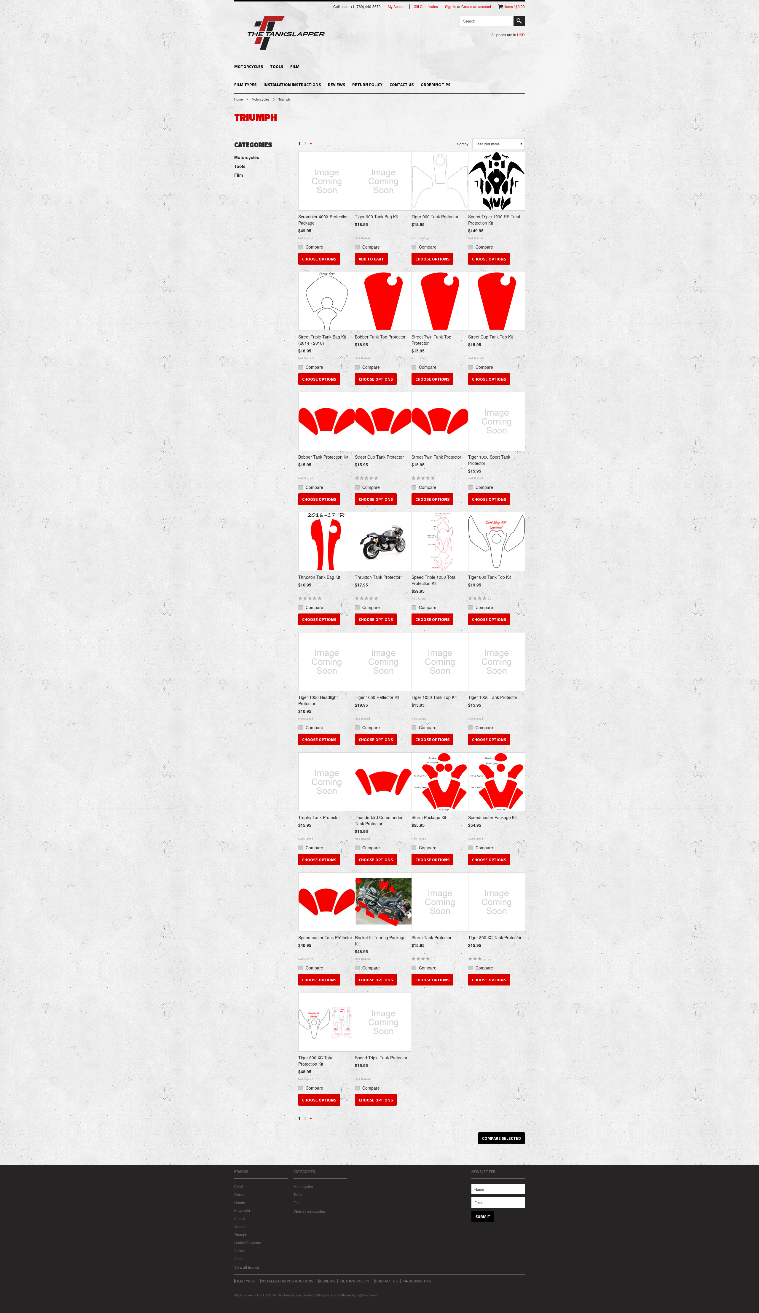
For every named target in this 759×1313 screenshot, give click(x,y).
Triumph (240, 1234)
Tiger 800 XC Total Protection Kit (315, 1061)
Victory (239, 1250)
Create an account (476, 6)
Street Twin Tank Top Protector (431, 340)
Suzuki (239, 1218)
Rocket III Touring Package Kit (380, 940)
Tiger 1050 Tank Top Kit (434, 697)
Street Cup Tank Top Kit (490, 337)
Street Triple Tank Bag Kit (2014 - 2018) (322, 340)
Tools (276, 66)
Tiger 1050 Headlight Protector (318, 700)
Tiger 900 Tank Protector (435, 217)
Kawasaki (242, 1210)
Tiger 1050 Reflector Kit (377, 697)
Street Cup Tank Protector (379, 457)
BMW (238, 1186)
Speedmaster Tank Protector (325, 937)
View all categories (309, 1211)
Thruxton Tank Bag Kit (319, 577)
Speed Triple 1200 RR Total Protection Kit (494, 220)
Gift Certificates (426, 6)
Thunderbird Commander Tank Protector (379, 820)
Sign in (450, 6)
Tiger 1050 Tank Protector (492, 697)
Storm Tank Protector (432, 937)
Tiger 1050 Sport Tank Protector (489, 460)
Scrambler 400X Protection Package (323, 220)
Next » (311, 145)
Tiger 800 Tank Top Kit (489, 577)
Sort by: (463, 143)
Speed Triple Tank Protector (381, 1058)
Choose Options (319, 259)
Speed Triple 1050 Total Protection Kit (434, 580)
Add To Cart (371, 259)
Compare (314, 247)
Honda (239, 1202)
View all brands (247, 1267)
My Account (397, 6)
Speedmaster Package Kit (492, 817)
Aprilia (239, 1258)
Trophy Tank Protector (319, 817)
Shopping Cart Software (334, 1295)
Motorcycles (248, 66)
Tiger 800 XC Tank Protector (495, 937)
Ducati (239, 1194)
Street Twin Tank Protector (436, 457)
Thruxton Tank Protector (378, 577)
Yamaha (241, 1226)
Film (294, 66)
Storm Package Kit (429, 817)
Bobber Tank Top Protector (380, 337)
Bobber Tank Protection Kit (323, 457)
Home (238, 99)
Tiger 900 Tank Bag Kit (376, 217)
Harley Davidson (247, 1242)
